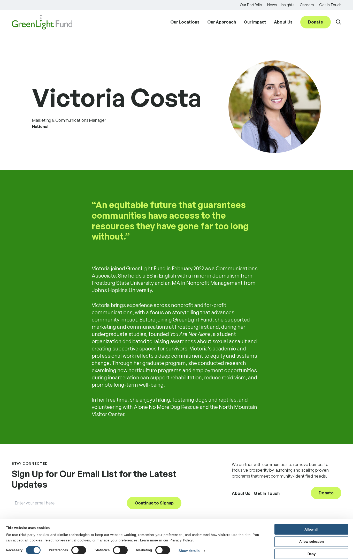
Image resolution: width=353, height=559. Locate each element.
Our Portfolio (251, 5)
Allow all (311, 529)
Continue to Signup (154, 503)
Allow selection (311, 541)
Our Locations (184, 22)
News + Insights (281, 5)
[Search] (338, 22)
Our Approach (221, 22)
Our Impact (255, 22)
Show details (189, 551)
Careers (307, 5)
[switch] (78, 550)
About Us (283, 22)
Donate (315, 22)
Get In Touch (330, 5)
